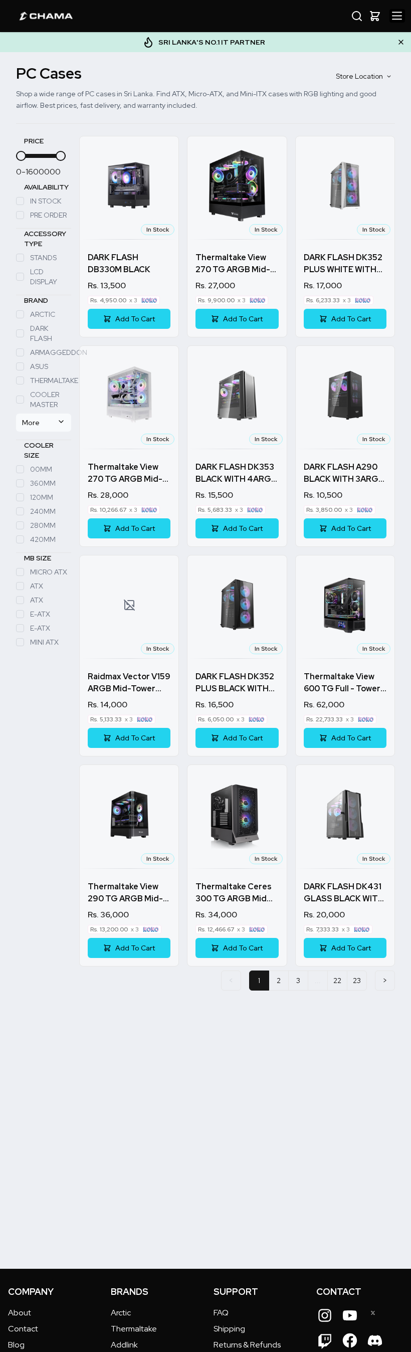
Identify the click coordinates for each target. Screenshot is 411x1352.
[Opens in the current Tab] (324, 1315)
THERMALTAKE (50, 380)
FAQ (221, 1312)
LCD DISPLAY (43, 276)
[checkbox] (20, 201)
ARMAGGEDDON (50, 352)
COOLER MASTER (44, 399)
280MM (43, 525)
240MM (43, 511)
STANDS (43, 257)
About (19, 1312)
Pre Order (48, 215)
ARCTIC (42, 314)
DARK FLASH (41, 333)
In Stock (45, 201)
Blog (16, 1344)
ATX (36, 586)
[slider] (21, 156)
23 (357, 980)
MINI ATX (44, 642)
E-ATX (40, 614)
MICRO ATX (48, 571)
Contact (23, 1328)
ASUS (39, 366)
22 (337, 980)
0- (21, 171)
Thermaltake (134, 1328)
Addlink (124, 1344)
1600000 (43, 171)
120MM (41, 497)
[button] (375, 16)
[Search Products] (357, 16)
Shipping (229, 1328)
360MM (43, 483)
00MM (41, 469)
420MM (43, 539)
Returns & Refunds (247, 1344)
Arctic (121, 1312)
